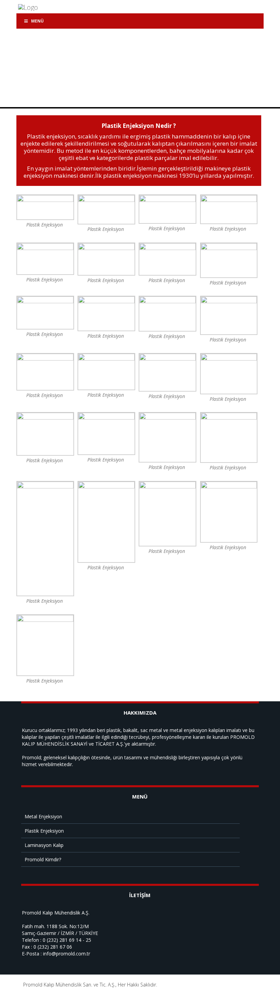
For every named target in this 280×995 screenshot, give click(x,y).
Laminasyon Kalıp (44, 845)
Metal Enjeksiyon (43, 816)
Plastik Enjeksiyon (44, 831)
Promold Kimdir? (43, 859)
